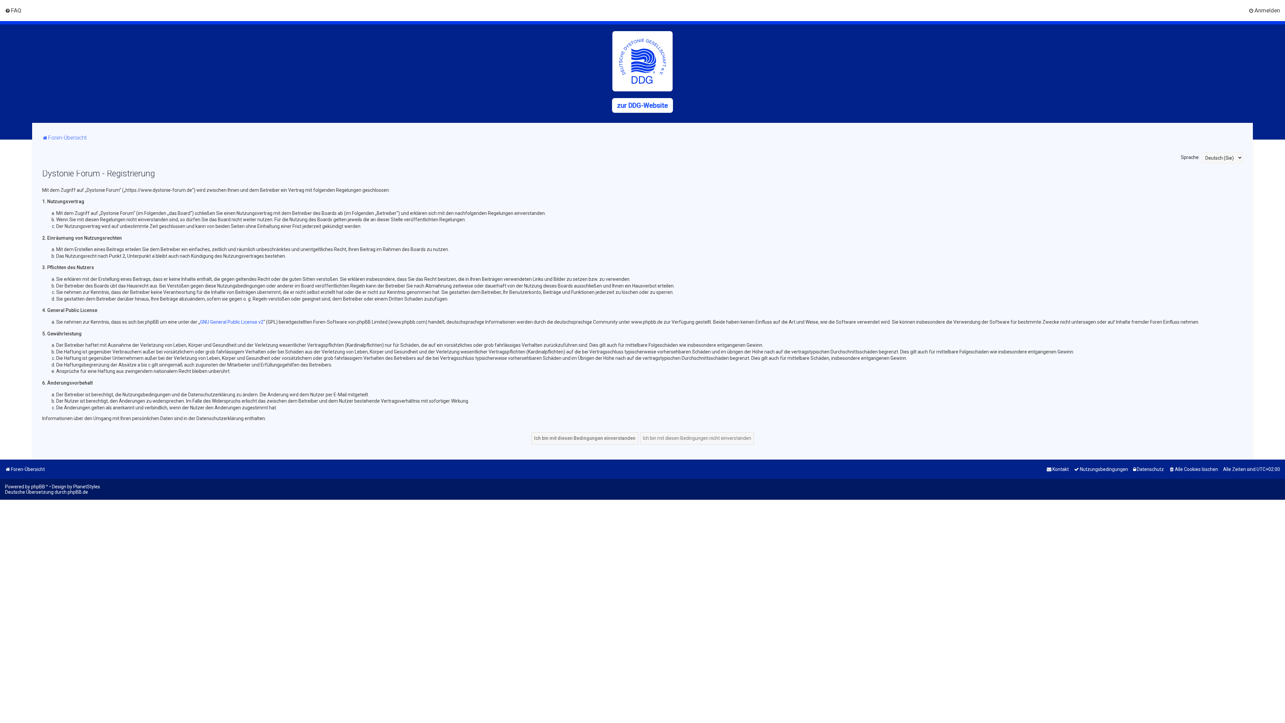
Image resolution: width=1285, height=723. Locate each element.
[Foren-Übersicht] (642, 61)
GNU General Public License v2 (231, 322)
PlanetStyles (86, 486)
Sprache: (1190, 157)
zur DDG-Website (642, 105)
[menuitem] (13, 10)
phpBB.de (78, 492)
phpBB (38, 486)
